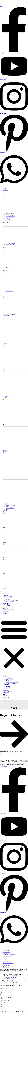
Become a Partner (11, 505)
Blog (7, 506)
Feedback (6, 510)
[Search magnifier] (1, 992)
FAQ (7, 509)
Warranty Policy (10, 508)
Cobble (8, 605)
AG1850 (5, 424)
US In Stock (6, 396)
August (8, 604)
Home (4, 188)
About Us (5, 504)
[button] (14, 645)
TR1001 (5, 451)
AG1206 (5, 398)
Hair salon (8, 599)
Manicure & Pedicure (12, 600)
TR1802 (5, 477)
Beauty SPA (9, 596)
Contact (5, 588)
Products (5, 190)
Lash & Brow (9, 597)
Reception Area (10, 601)
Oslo (7, 607)
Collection (6, 315)
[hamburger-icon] (0, 186)
